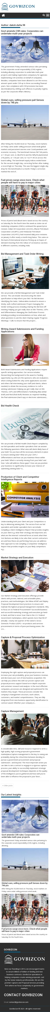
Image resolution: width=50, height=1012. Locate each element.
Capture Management (12, 711)
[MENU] (47, 15)
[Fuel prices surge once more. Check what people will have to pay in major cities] (25, 201)
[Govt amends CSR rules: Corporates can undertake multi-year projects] (25, 49)
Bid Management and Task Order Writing (22, 253)
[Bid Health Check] (25, 424)
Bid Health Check (10, 405)
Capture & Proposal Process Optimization (23, 637)
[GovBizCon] (3, 15)
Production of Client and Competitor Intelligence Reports (20, 478)
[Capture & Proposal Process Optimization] (25, 654)
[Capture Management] (25, 729)
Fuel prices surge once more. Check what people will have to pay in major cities (22, 181)
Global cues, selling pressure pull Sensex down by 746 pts (22, 101)
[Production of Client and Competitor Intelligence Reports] (25, 500)
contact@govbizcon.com (18, 1002)
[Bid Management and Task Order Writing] (25, 272)
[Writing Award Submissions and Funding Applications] (25, 350)
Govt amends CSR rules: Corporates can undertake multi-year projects (22, 32)
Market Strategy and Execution (17, 557)
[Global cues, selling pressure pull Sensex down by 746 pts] (25, 122)
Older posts (8, 785)
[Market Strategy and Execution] (25, 576)
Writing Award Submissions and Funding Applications (22, 330)
